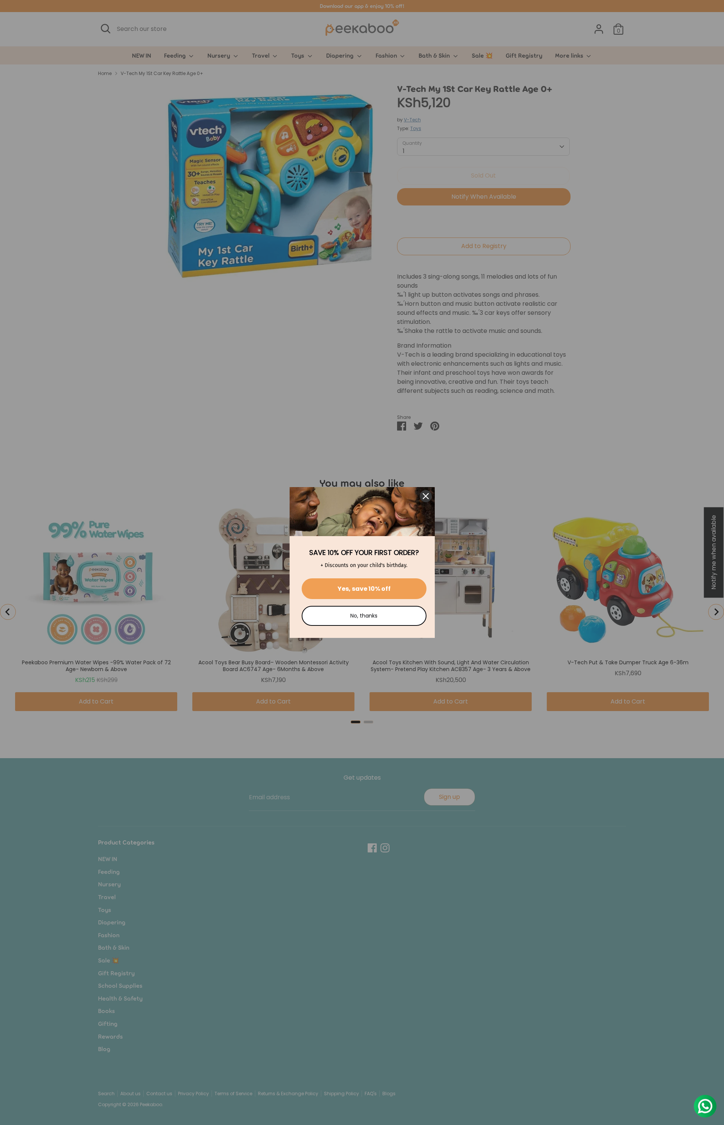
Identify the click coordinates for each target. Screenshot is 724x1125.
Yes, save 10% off (364, 588)
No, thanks (363, 615)
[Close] (426, 496)
